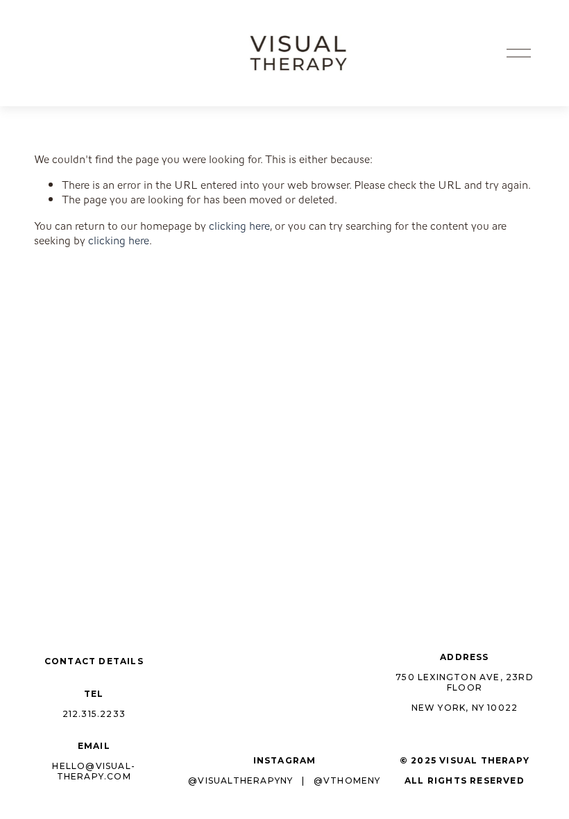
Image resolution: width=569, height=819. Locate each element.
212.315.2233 (94, 714)
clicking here (239, 226)
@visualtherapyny (240, 781)
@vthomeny (347, 781)
